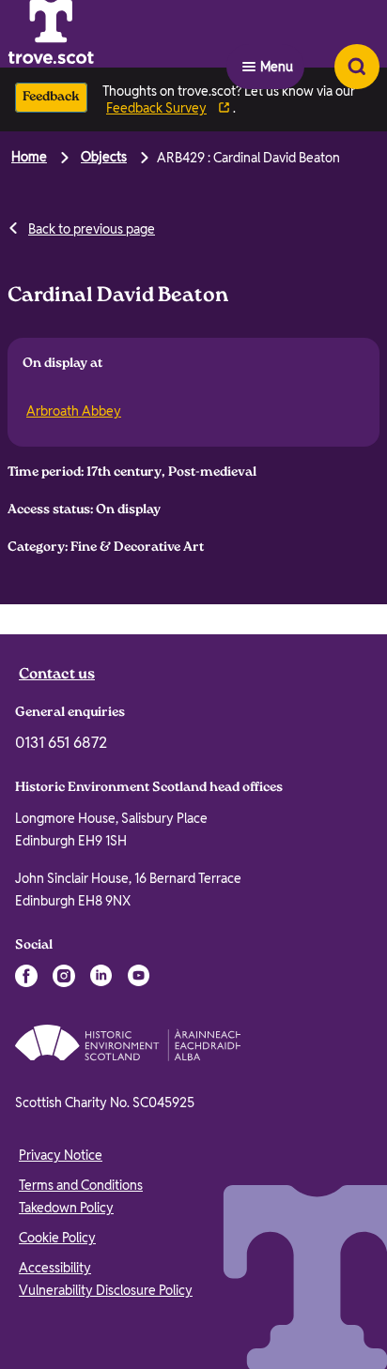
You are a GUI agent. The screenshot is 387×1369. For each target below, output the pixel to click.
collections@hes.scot (139, 782)
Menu (276, 33)
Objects (104, 156)
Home (29, 156)
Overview (55, 628)
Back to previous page (91, 229)
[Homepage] (98, 34)
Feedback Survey (156, 107)
